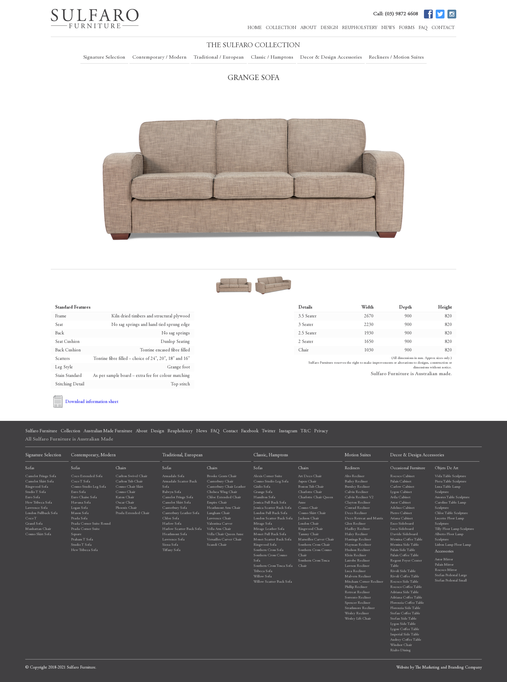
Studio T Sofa (35, 492)
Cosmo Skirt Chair (312, 513)
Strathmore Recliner (360, 608)
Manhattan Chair (38, 529)
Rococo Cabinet (402, 476)
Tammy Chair (308, 534)
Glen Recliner (355, 524)
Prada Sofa (79, 519)
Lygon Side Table (403, 624)
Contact (443, 27)
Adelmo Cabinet (402, 508)
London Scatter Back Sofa (273, 519)
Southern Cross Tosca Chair (313, 563)
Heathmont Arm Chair (223, 508)
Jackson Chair (308, 519)
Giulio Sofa (262, 487)
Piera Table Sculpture (451, 482)
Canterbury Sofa (174, 508)
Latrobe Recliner (357, 561)
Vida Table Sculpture (450, 476)
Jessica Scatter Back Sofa (272, 508)
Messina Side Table (404, 545)
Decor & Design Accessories (331, 57)
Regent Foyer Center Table (406, 563)
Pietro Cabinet (401, 513)
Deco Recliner (356, 513)
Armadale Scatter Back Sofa (179, 484)
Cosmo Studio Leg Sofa (88, 487)
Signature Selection (104, 57)
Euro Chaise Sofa (84, 497)
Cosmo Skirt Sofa (38, 534)
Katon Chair (125, 497)
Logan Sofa (79, 508)
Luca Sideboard (402, 529)
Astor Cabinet (400, 503)
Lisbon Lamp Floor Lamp (453, 545)
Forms (407, 27)
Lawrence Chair (219, 519)
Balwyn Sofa (171, 492)
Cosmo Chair (125, 492)
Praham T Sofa (82, 540)
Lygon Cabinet (401, 492)
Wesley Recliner (357, 613)
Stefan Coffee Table (405, 613)
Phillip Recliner (356, 587)
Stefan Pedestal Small (451, 581)
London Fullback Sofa (41, 513)
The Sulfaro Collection (253, 45)
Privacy (321, 431)
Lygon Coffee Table (404, 629)
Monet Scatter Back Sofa (272, 540)
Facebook (249, 431)
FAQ (423, 27)
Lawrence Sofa (36, 508)
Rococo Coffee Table (406, 587)
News (388, 27)
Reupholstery (359, 27)
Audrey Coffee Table (405, 640)
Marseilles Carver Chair (316, 540)
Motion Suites (358, 455)
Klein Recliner (355, 555)
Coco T (31, 519)
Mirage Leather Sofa (269, 529)
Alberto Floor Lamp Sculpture (449, 537)
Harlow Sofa (171, 524)
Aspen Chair (307, 482)
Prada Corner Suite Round (91, 524)
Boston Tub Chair (311, 487)
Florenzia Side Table (405, 608)
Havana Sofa (81, 503)
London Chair (308, 524)
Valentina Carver (219, 524)
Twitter (269, 431)
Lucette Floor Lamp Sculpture (449, 521)
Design (329, 27)
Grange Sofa (263, 492)
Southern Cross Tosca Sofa (273, 566)
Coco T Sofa (80, 482)
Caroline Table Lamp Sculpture (450, 505)
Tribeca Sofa (263, 571)
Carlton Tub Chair (129, 482)
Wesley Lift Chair (358, 619)
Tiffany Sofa (171, 550)
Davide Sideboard (404, 534)
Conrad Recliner (357, 508)
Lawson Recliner (357, 566)
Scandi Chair (217, 545)
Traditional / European (219, 57)
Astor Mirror (444, 560)
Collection (281, 27)
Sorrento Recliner (358, 598)
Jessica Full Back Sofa (270, 503)
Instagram (288, 431)
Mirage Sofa (263, 524)
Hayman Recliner (358, 545)
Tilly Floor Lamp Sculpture (454, 529)
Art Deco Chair (310, 476)
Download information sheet (91, 401)
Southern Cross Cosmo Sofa (270, 558)
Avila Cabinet (400, 497)
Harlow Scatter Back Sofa (182, 529)
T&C (305, 431)
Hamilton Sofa (264, 497)
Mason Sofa (80, 513)
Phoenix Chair (126, 508)
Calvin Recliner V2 (359, 497)
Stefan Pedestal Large (451, 575)
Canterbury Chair (220, 482)
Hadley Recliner (357, 529)
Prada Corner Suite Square (85, 531)
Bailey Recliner (356, 482)
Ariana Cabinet (401, 519)
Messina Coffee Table (406, 540)
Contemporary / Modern (159, 57)
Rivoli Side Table (403, 571)
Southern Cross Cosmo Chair (315, 552)
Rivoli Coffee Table (404, 577)
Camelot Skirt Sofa (39, 482)
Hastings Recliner (358, 540)
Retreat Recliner (357, 592)
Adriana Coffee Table (406, 598)
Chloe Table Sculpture (451, 513)
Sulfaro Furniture (41, 431)
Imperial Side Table (404, 635)
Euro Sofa (32, 497)
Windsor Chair (401, 645)
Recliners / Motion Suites (396, 57)
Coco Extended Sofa (86, 476)
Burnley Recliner (357, 487)
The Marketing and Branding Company (448, 668)
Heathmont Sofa (174, 534)
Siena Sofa (170, 545)
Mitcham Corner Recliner (364, 582)
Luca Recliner (355, 571)
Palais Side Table (402, 550)
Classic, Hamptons (271, 455)
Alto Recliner (354, 476)
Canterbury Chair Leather (226, 487)
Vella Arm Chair (219, 529)
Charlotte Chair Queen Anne (315, 500)
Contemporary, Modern (93, 455)
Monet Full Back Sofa (270, 534)
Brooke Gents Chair (221, 476)
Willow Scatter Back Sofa (273, 582)
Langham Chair (218, 513)
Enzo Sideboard (402, 524)
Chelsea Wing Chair (222, 492)
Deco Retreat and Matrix (364, 519)
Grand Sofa (34, 524)
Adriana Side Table (404, 592)
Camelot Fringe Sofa (40, 476)
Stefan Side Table (403, 619)
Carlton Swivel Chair (131, 476)
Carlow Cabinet (402, 487)
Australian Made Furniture (108, 431)
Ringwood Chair (310, 529)
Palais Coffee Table (404, 555)
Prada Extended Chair (132, 513)
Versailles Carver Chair (224, 540)
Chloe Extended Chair (224, 497)
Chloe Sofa (170, 519)
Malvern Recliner (358, 577)
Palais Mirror (444, 565)
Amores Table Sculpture (452, 497)
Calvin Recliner (356, 492)
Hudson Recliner (357, 550)
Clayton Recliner (357, 503)
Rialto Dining (400, 650)
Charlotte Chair (310, 492)
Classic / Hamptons (272, 57)
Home (255, 27)
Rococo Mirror (446, 570)
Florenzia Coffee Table (407, 603)
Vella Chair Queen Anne (225, 534)
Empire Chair (217, 503)
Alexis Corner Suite (268, 476)
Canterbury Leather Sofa (180, 513)
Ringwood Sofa (36, 487)
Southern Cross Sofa (268, 550)
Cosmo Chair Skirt (129, 487)
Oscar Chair (125, 503)
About (308, 27)
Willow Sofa (263, 577)
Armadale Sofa (173, 476)
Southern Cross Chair (314, 545)
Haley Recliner (356, 534)
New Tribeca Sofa (38, 503)
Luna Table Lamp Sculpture (447, 489)
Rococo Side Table (404, 582)
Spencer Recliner (357, 603)
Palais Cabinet (400, 482)
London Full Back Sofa (270, 513)
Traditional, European (182, 455)
